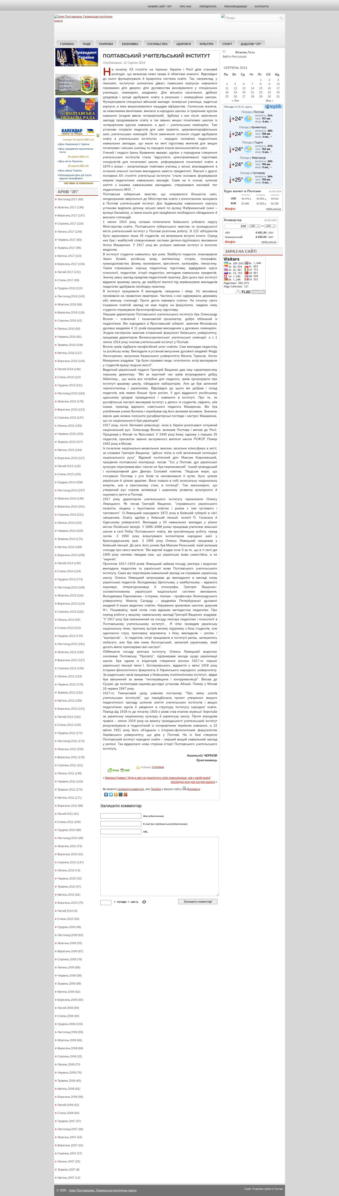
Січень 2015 (66, 474)
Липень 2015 (66, 425)
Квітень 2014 (66, 547)
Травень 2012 (66, 692)
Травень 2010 (66, 886)
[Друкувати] (184, 789)
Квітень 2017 (66, 256)
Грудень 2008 (66, 1024)
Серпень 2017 (67, 223)
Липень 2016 (66, 328)
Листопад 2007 (67, 1129)
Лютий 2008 (65, 1105)
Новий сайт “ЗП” (160, 6)
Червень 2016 (67, 336)
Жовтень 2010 (67, 846)
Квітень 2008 (66, 1088)
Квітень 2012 (66, 700)
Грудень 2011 (66, 733)
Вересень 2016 (67, 312)
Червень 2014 (67, 531)
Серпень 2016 (67, 320)
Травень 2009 (66, 983)
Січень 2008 (66, 1113)
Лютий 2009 (65, 1008)
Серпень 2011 (67, 765)
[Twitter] (111, 794)
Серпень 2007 (67, 1153)
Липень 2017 (66, 231)
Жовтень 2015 (67, 401)
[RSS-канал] (223, 16)
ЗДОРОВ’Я (183, 44)
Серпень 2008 (67, 1056)
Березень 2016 (67, 361)
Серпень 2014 (67, 514)
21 (252, 92)
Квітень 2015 (66, 450)
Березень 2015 (67, 458)
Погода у (252, 112)
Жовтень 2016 (67, 304)
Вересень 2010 (67, 854)
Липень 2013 (66, 619)
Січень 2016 (66, 377)
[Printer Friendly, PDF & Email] (119, 772)
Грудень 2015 (66, 385)
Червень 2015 (67, 433)
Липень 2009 (66, 967)
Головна (67, 44)
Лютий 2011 (65, 814)
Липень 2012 (66, 676)
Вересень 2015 (67, 409)
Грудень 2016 (66, 288)
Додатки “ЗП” (251, 44)
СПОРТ (227, 44)
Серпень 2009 (67, 959)
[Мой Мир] (120, 794)
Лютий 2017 (65, 272)
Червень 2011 (67, 781)
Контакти (262, 6)
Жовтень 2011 (67, 749)
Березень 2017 (67, 264)
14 (252, 88)
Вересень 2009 (67, 951)
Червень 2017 (67, 239)
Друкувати (193, 789)
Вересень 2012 (67, 660)
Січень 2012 (66, 725)
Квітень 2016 (66, 353)
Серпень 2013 (67, 611)
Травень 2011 (66, 789)
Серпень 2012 (67, 668)
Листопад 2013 (67, 587)
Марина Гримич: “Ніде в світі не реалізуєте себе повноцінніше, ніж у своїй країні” (158, 777)
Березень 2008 (67, 1097)
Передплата (208, 6)
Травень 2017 (66, 248)
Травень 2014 (66, 539)
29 (260, 96)
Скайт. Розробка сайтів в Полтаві (263, 1188)
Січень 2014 (66, 571)
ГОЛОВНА (158, 767)
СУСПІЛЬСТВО (157, 44)
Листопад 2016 (67, 296)
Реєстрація (239, 56)
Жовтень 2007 (67, 1137)
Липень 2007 (66, 1161)
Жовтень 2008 (67, 1040)
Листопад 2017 (67, 199)
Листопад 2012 (67, 644)
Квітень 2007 (66, 1177)
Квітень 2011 (66, 797)
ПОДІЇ (86, 44)
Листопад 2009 (67, 935)
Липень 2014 (66, 522)
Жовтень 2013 (67, 595)
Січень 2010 (66, 919)
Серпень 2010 (67, 862)
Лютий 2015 (65, 466)
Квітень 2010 (66, 894)
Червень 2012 (67, 684)
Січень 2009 (66, 1016)
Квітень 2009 (66, 991)
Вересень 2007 (67, 1145)
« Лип (235, 100)
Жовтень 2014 (67, 498)
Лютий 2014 (65, 563)
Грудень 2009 (66, 927)
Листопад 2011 (67, 741)
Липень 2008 (66, 1064)
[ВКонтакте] (106, 794)
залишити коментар (131, 789)
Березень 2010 (67, 902)
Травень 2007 (66, 1169)
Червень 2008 (67, 1072)
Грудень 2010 (66, 830)
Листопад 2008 (67, 1032)
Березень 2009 (67, 999)
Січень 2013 (66, 628)
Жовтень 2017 (67, 207)
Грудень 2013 (66, 579)
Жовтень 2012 (67, 652)
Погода (229, 106)
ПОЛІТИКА (106, 44)
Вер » (269, 100)
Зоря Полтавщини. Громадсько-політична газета (103, 1190)
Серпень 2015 (67, 417)
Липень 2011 (66, 773)
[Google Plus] (125, 794)
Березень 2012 (67, 708)
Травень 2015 (66, 442)
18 (227, 92)
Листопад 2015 (67, 393)
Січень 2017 (66, 280)
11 (227, 88)
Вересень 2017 (67, 215)
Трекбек (156, 789)
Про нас (186, 6)
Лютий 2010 (65, 911)
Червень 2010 (67, 878)
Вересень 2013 (67, 603)
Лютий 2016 (65, 369)
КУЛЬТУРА (207, 44)
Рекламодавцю (235, 6)
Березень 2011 (67, 805)
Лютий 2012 (65, 716)
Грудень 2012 (66, 636)
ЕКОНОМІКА (130, 44)
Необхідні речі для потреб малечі (193, 782)
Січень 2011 (65, 822)
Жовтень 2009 (67, 943)
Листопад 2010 (67, 838)
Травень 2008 (66, 1080)
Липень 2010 (66, 870)
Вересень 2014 (67, 506)
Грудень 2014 (66, 482)
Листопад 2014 (67, 490)
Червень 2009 (67, 975)
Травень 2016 (66, 345)
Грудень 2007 (66, 1121)
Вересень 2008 (67, 1048)
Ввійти (227, 56)
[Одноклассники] (115, 794)
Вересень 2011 (67, 757)
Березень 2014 (67, 555)
